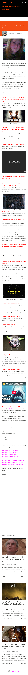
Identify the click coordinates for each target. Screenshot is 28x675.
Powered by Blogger (15, 671)
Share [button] (3, 470)
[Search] (22, 2)
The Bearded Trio (9, 2)
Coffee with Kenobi (6, 69)
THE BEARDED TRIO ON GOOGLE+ (10, 454)
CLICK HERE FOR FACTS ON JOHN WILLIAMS (12, 464)
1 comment (9, 618)
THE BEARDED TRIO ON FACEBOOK (10, 450)
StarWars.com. (16, 248)
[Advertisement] (14, 520)
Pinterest (8, 248)
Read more (23, 576)
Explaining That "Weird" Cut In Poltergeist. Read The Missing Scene (13, 646)
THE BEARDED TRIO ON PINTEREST (10, 456)
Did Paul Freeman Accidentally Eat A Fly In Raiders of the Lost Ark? (13, 559)
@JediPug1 (10, 408)
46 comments (9, 663)
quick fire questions (18, 468)
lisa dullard (8, 468)
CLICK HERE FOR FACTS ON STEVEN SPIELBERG (13, 460)
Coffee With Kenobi (10, 250)
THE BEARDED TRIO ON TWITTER (10, 452)
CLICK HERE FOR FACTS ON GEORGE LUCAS (12, 462)
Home (3, 13)
